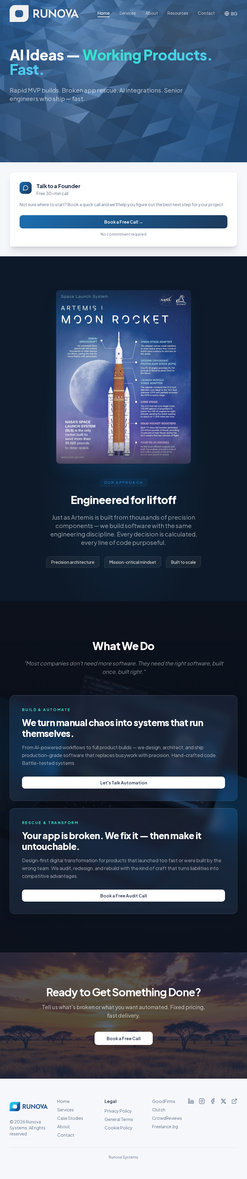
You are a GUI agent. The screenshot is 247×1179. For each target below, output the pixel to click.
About (151, 13)
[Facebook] (213, 1101)
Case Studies (70, 1118)
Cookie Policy (119, 1127)
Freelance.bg (165, 1126)
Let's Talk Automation (123, 782)
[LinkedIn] (191, 1101)
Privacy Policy (118, 1110)
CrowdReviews (167, 1118)
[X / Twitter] (223, 1101)
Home (104, 13)
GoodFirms (163, 1101)
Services (127, 13)
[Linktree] (234, 1101)
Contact (206, 13)
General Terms (119, 1119)
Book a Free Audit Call (123, 895)
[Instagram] (202, 1101)
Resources (177, 13)
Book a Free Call (124, 1038)
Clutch (158, 1109)
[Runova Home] (44, 13)
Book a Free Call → (123, 221)
